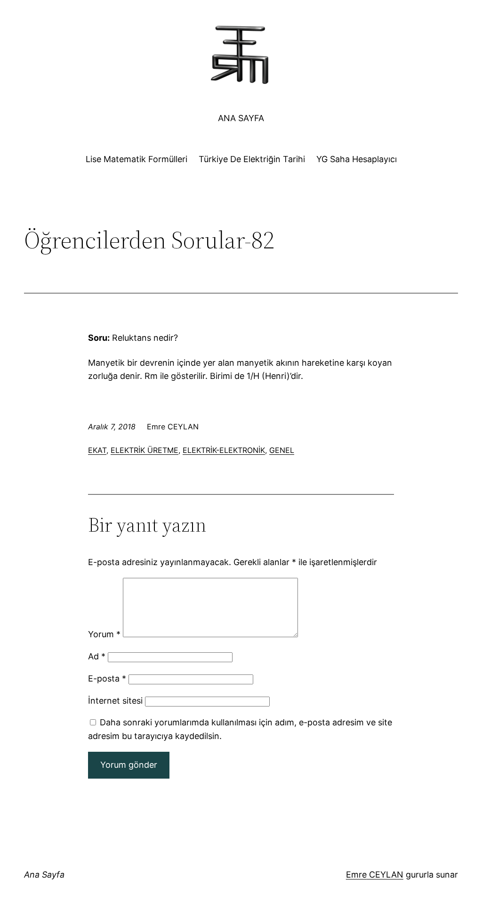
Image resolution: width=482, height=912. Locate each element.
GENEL (281, 450)
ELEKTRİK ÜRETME (144, 450)
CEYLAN (385, 874)
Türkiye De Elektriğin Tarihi (252, 159)
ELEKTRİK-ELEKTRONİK (224, 450)
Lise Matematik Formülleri (136, 159)
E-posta (107, 678)
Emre (356, 874)
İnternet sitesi (115, 701)
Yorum (104, 634)
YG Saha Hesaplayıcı (356, 159)
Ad (96, 656)
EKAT (97, 450)
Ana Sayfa (241, 118)
